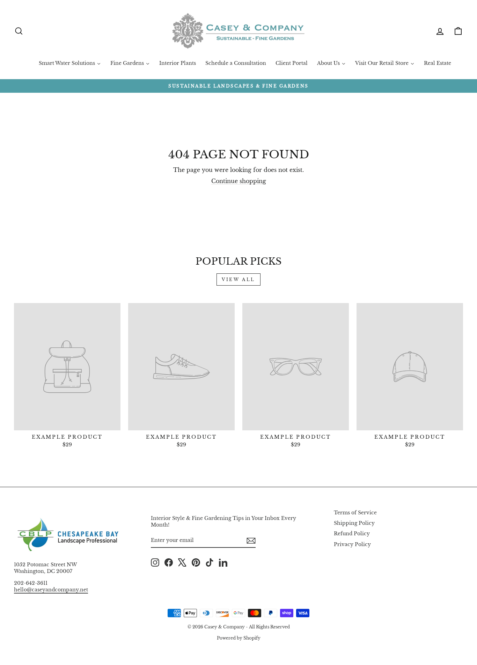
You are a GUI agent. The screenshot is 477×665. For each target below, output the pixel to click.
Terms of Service (355, 513)
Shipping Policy (354, 523)
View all (238, 279)
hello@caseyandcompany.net (51, 590)
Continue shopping (238, 180)
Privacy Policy (352, 544)
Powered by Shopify (238, 638)
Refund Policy (352, 534)
